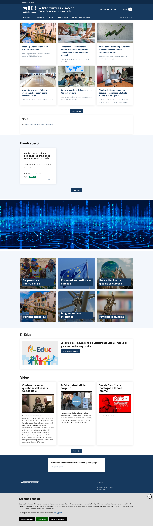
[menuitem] (125, 17)
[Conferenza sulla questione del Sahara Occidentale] (38, 403)
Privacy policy (57, 512)
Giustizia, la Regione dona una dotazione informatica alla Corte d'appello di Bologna (113, 93)
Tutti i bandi (49, 124)
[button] (130, 9)
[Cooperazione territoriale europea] (76, 273)
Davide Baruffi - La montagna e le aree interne (110, 388)
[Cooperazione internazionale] (38, 273)
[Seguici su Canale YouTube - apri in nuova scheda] (107, 9)
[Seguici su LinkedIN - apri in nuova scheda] (111, 9)
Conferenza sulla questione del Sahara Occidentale (35, 388)
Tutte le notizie (76, 111)
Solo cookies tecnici (27, 519)
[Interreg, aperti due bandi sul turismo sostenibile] (38, 33)
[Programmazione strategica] (76, 306)
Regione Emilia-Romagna (27, 2)
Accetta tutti (42, 519)
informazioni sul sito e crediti (105, 487)
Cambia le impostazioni (58, 519)
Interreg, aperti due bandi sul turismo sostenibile (35, 48)
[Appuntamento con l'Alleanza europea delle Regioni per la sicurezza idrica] (38, 76)
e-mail (103, 489)
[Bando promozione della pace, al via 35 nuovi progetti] (76, 76)
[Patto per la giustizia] (115, 306)
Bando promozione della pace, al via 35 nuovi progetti (76, 91)
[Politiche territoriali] (38, 306)
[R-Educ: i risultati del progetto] (76, 400)
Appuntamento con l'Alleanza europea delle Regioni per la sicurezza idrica (35, 93)
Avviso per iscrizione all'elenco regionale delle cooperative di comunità (37, 155)
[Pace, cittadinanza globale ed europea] (115, 273)
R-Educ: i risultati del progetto (73, 386)
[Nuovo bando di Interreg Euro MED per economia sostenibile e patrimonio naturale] (115, 33)
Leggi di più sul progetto (70, 351)
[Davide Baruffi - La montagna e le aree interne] (115, 403)
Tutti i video (40, 124)
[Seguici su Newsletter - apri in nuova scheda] (114, 9)
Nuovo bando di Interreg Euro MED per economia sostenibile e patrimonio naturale (114, 49)
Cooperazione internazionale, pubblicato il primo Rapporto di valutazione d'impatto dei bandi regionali (74, 50)
